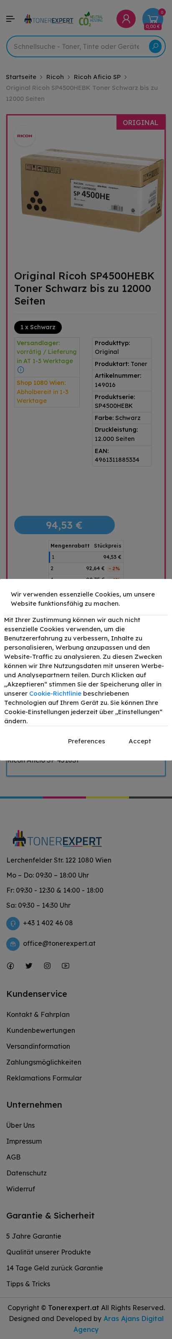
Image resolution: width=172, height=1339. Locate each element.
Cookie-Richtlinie (55, 693)
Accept (140, 741)
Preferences (86, 741)
